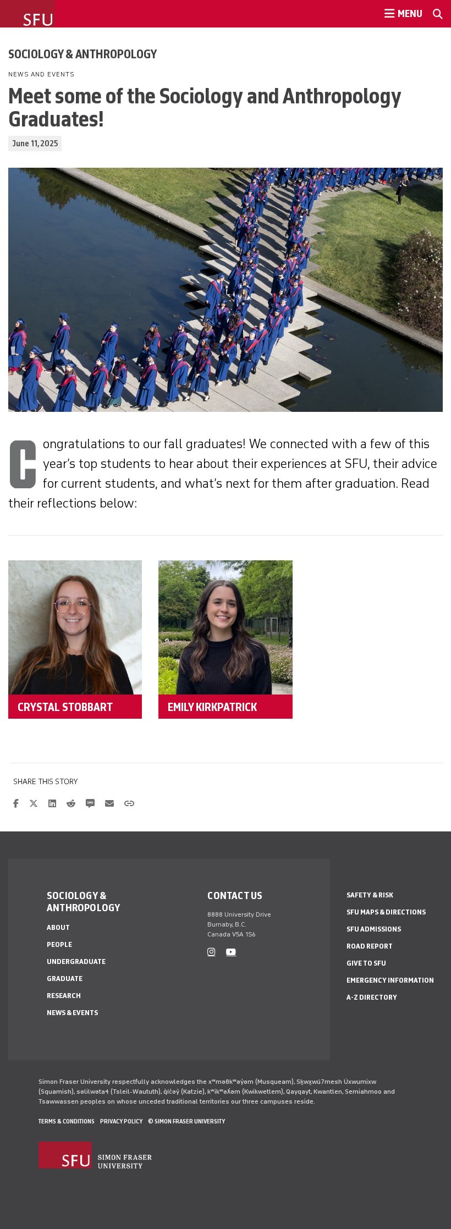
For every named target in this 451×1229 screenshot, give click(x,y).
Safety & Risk (369, 895)
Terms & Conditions (66, 1121)
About (58, 927)
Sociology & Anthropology (82, 54)
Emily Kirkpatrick (212, 706)
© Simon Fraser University (186, 1121)
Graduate (64, 978)
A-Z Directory (371, 997)
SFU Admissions (373, 929)
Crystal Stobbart (65, 706)
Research (64, 995)
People (59, 944)
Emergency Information (390, 980)
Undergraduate (76, 961)
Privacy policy (121, 1121)
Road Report (369, 946)
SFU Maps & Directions (386, 912)
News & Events (72, 1012)
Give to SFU (366, 963)
